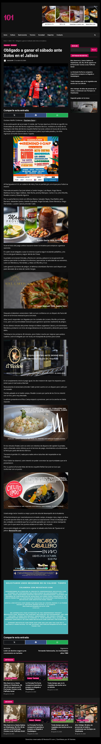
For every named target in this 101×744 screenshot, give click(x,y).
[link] (29, 120)
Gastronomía (22, 35)
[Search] (95, 35)
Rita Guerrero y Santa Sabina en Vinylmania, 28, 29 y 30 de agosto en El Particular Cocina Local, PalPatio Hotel (14, 672)
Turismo (32, 35)
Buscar (75, 46)
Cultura (12, 35)
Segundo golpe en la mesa (80, 98)
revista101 (10, 60)
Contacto (60, 35)
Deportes (51, 35)
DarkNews (60, 739)
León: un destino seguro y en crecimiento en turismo (15, 650)
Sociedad (41, 35)
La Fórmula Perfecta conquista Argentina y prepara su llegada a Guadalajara (36, 672)
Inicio (5, 35)
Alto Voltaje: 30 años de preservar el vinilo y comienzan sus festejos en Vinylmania (83, 91)
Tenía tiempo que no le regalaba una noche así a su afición (58, 672)
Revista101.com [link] (15, 530)
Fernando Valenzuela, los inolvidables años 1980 (53, 650)
